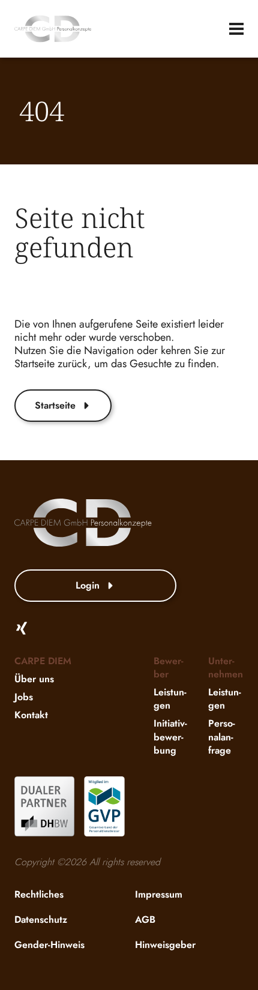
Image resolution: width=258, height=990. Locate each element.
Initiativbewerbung (170, 736)
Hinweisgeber (165, 945)
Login (88, 585)
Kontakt (31, 715)
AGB (145, 919)
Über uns (34, 679)
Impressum (158, 894)
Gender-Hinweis (49, 945)
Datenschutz (40, 919)
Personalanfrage (221, 736)
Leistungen (170, 698)
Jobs (23, 697)
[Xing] (21, 628)
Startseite (55, 405)
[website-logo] (52, 29)
